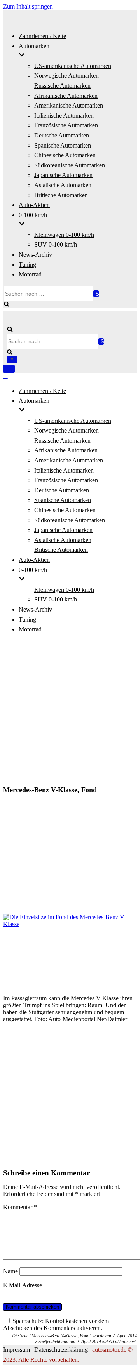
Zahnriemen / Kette (42, 36)
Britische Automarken (61, 195)
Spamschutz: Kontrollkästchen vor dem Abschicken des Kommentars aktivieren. (56, 1324)
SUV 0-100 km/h (55, 244)
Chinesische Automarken (65, 155)
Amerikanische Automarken (68, 105)
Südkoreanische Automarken (69, 165)
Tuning (27, 264)
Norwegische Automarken (66, 75)
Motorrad (30, 274)
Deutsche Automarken (61, 135)
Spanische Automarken (62, 145)
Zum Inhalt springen (28, 6)
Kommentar (20, 1207)
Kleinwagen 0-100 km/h (64, 234)
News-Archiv (35, 254)
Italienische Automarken (64, 115)
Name (10, 1271)
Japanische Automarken (63, 175)
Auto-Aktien (34, 205)
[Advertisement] (70, 710)
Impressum (16, 1349)
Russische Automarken (62, 85)
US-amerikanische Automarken (72, 66)
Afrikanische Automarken (66, 95)
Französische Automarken (66, 125)
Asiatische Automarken (62, 185)
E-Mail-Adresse (22, 1285)
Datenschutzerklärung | (62, 1349)
